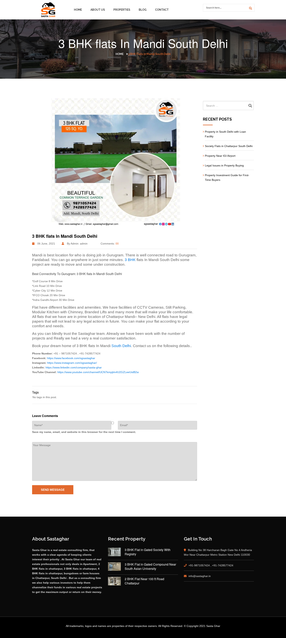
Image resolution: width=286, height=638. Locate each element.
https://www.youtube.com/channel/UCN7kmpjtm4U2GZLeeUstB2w (98, 372)
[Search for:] (228, 105)
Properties (121, 9)
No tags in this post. (44, 397)
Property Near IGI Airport (220, 155)
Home (78, 9)
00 (117, 243)
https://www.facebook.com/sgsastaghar (71, 358)
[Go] (250, 8)
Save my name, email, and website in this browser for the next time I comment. (84, 431)
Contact (162, 9)
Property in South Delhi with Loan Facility (225, 134)
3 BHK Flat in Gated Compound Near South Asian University (150, 566)
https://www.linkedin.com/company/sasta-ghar (74, 367)
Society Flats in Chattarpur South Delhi (229, 146)
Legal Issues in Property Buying (224, 165)
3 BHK (130, 260)
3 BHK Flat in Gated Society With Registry (147, 552)
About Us (97, 9)
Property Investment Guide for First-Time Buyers (227, 177)
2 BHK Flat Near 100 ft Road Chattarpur (144, 581)
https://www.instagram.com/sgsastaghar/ (72, 362)
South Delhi (121, 346)
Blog (143, 9)
